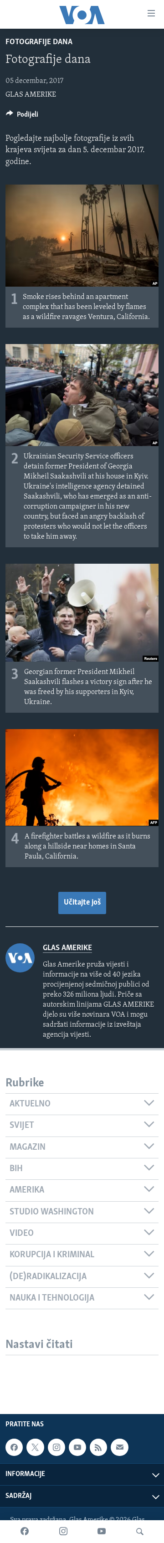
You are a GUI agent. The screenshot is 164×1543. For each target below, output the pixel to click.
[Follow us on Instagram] (56, 1447)
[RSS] (98, 1447)
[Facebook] (24, 1531)
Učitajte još (82, 903)
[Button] (22, 116)
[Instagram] (63, 1531)
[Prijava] (119, 1447)
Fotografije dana (38, 42)
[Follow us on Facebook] (14, 1447)
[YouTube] (101, 1531)
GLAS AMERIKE (30, 94)
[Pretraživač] (140, 1531)
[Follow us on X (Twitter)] (35, 1447)
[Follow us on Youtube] (77, 1447)
